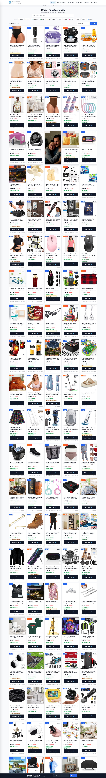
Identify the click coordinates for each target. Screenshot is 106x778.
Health (78, 19)
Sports (59, 19)
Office (90, 19)
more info (63, 5)
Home (28, 19)
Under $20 (79, 2)
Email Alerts (94, 2)
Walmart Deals (70, 2)
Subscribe (73, 775)
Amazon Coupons (61, 2)
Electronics (35, 19)
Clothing (21, 19)
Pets (49, 19)
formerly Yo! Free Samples (16, 3)
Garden (42, 19)
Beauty (71, 19)
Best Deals (86, 2)
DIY (54, 19)
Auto (84, 19)
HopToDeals (16, 2)
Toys (66, 19)
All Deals (53, 2)
